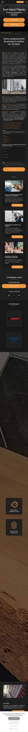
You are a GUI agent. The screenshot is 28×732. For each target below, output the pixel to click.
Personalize (14, 726)
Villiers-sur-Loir (6, 142)
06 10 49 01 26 (14, 20)
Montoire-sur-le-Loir (7, 138)
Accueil (2, 32)
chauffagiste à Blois (10, 104)
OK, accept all (14, 718)
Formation (6, 703)
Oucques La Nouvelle (7, 140)
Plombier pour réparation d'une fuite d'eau (11, 127)
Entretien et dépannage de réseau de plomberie (12, 126)
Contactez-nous (14, 24)
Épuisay (5, 137)
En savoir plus (17, 205)
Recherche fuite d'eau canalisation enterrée (11, 256)
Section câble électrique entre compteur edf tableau (14, 195)
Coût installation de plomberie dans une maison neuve (14, 122)
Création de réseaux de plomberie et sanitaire (12, 124)
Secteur (6, 32)
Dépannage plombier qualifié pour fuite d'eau (12, 128)
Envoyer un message (14, 286)
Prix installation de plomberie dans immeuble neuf (13, 123)
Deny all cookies (14, 722)
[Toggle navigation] (26, 2)
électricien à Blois (9, 111)
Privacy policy (14, 728)
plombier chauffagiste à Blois (13, 52)
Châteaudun (6, 136)
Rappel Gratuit (20, 1)
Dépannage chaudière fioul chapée (13, 225)
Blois (10, 32)
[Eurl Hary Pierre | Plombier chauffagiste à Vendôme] (2, 2)
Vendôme (5, 141)
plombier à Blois (9, 96)
